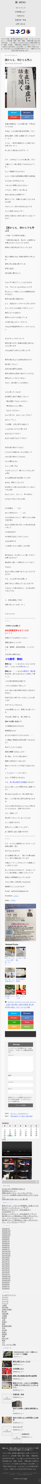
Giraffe (25, 1478)
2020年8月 (6, 1239)
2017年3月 (6, 1270)
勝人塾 (31, 1004)
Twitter (15, 112)
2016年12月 (6, 1276)
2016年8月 (6, 1284)
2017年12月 (6, 1251)
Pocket (27, 1022)
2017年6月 (6, 1264)
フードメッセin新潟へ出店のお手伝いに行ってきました (20, 1196)
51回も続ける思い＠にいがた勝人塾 (15, 1199)
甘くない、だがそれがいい (19, 1113)
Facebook (27, 112)
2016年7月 (6, 1286)
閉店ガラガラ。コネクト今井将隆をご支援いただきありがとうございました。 (25, 1385)
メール (10, 1082)
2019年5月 (6, 1245)
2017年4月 (6, 1268)
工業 (3, 1320)
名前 (10, 1075)
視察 (3, 1336)
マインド (32, 1002)
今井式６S (20, 16)
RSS (14, 1026)
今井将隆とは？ (20, 12)
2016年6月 (6, 1288)
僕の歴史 (14, 1004)
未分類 (7, 1007)
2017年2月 (6, 1272)
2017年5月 (6, 1266)
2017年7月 (6, 1262)
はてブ (27, 117)
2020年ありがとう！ (9, 1191)
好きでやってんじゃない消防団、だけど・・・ (10, 961)
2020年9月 (6, 1237)
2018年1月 (6, 1249)
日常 (3, 1328)
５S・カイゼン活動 (23, 1007)
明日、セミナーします (21, 997)
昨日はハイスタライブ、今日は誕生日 (15, 1210)
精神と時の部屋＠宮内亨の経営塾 (25, 1376)
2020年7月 (6, 1241)
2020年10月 (6, 1235)
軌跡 (3, 1340)
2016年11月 (6, 1278)
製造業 (4, 1334)
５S (3, 1342)
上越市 (8, 1004)
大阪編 (4, 1316)
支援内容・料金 (20, 20)
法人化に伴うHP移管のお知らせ (13, 1189)
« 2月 (4, 1139)
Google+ (15, 117)
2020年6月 (6, 1243)
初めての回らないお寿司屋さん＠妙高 (25, 1419)
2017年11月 (6, 1253)
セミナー (18, 1002)
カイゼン (11, 1002)
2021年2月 (6, 1229)
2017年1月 (6, 1274)
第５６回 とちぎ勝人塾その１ (10, 980)
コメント (11, 1055)
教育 (3, 1324)
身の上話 (5, 1338)
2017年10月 (6, 1255)
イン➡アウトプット (9, 1295)
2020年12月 (6, 1231)
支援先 (4, 1322)
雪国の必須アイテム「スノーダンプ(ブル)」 (17, 1193)
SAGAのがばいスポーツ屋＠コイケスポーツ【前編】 (26, 1353)
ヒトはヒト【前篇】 (21, 959)
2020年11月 (6, 1233)
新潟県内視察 (7, 1326)
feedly (28, 1026)
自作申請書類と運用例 (21, 980)
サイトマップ (20, 8)
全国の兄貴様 (23, 1004)
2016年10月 (6, 1280)
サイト (10, 1089)
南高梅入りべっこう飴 (10, 997)
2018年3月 (6, 1247)
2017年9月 (6, 1257)
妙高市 (4, 1318)
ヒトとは (25, 1002)
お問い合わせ (20, 24)
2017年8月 (6, 1260)
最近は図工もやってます (21, 1361)
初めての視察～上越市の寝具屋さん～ (25, 1409)
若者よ (13, 1007)
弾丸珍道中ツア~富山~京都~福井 (21, 1116)
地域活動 (5, 1314)
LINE (14, 1022)
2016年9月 (6, 1282)
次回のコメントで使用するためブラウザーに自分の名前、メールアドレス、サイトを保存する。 (20, 1099)
